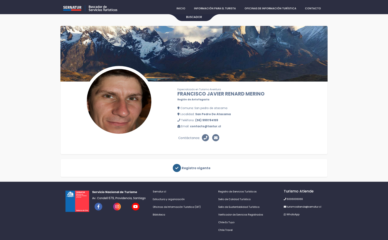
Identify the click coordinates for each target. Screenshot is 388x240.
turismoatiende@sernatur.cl (303, 206)
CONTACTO (313, 8)
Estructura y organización (169, 199)
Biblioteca (159, 214)
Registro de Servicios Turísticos (237, 191)
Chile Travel (225, 230)
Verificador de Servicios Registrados (240, 214)
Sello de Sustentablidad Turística (238, 207)
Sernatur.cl (159, 191)
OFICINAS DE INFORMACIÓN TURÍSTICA (270, 8)
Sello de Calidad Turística (234, 199)
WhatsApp (292, 214)
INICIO (180, 8)
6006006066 (294, 199)
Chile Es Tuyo (226, 222)
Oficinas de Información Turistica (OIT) (177, 207)
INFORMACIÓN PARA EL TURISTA (215, 8)
